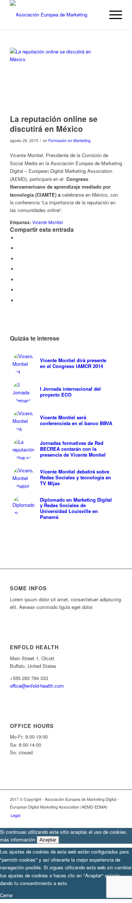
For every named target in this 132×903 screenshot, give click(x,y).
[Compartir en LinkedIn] (19, 279)
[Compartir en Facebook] (19, 237)
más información (17, 839)
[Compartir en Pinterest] (19, 268)
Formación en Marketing (69, 140)
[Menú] (112, 14)
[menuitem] (13, 815)
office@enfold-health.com (37, 685)
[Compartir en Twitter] (19, 248)
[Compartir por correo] (19, 300)
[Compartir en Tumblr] (19, 289)
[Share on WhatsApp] (19, 258)
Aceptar (48, 840)
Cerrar (6, 895)
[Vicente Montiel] (57, 79)
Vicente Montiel (47, 222)
